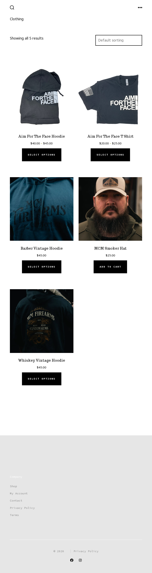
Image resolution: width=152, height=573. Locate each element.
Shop (13, 486)
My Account (19, 493)
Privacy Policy (22, 508)
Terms (14, 515)
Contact (16, 500)
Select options (41, 154)
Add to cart (110, 266)
